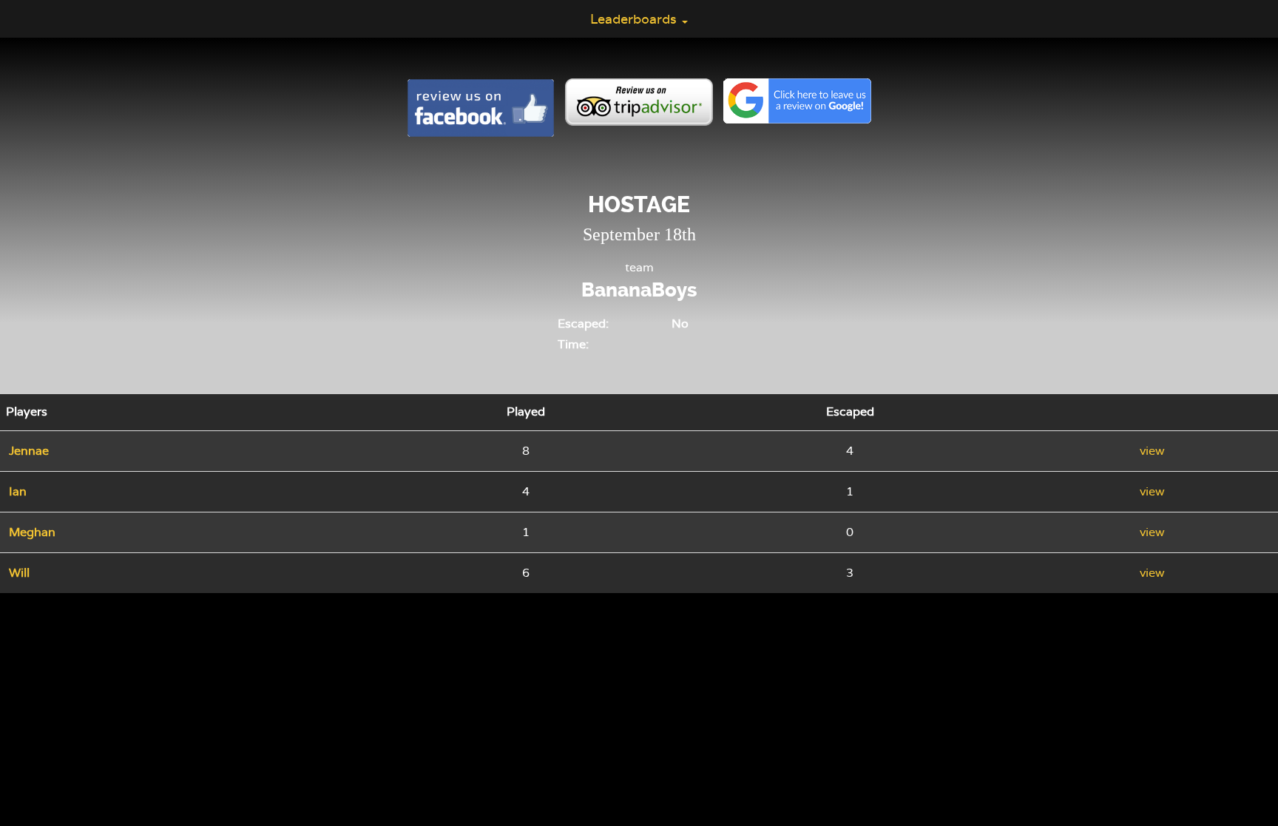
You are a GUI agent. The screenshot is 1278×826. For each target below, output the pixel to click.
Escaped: (583, 323)
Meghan (32, 532)
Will (19, 572)
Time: (573, 344)
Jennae (29, 450)
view (1152, 450)
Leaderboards (635, 18)
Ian (18, 491)
